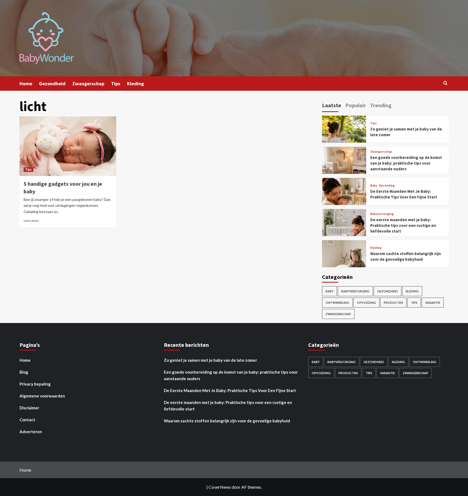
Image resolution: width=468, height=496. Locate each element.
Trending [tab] (381, 105)
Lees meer (31, 220)
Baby (373, 185)
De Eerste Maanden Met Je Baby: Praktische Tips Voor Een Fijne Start (230, 390)
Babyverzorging (382, 214)
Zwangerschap (88, 83)
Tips (115, 83)
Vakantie (432, 302)
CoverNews (220, 487)
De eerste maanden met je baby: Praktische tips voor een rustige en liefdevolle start (403, 225)
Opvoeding (387, 185)
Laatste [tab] (331, 105)
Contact (27, 419)
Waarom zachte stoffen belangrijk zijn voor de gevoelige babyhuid (227, 420)
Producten (393, 302)
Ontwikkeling (337, 302)
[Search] (445, 83)
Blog (24, 372)
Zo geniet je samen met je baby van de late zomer (210, 360)
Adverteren (31, 431)
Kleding (135, 83)
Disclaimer (29, 407)
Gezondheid (52, 83)
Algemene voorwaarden (42, 395)
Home (26, 83)
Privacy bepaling (35, 383)
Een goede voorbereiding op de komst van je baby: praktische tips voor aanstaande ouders (406, 163)
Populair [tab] (355, 105)
